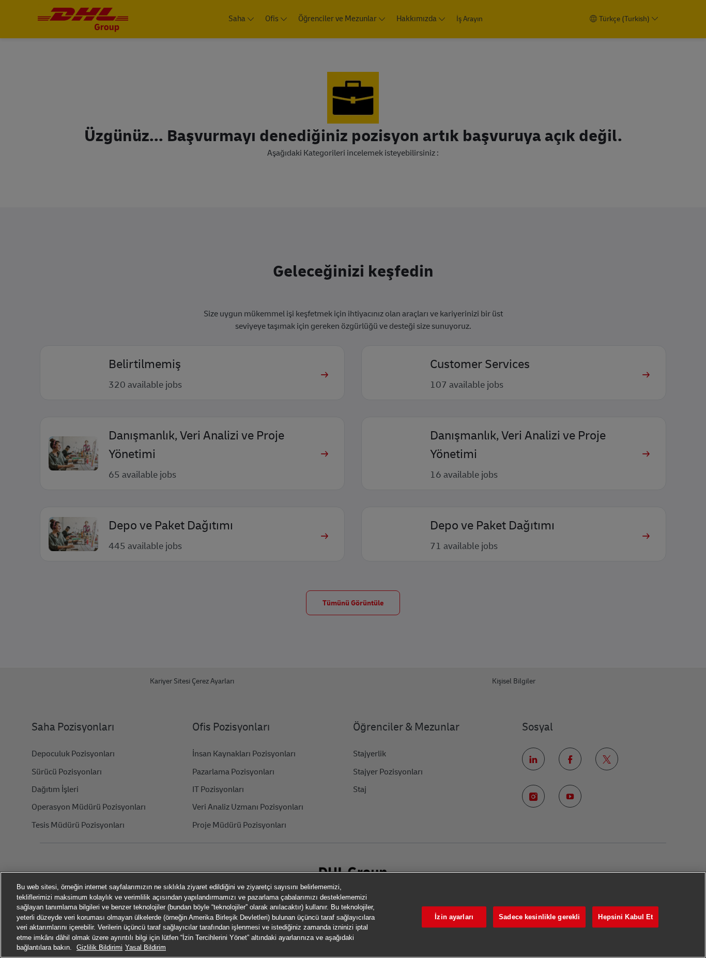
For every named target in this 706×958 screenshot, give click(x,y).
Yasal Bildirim (145, 947)
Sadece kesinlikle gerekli (539, 917)
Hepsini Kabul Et (625, 917)
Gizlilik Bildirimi (99, 947)
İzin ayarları (454, 917)
